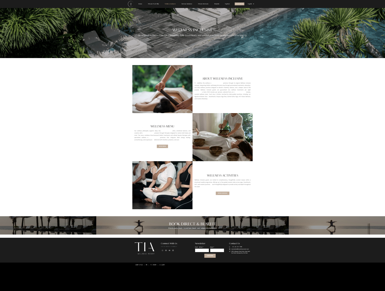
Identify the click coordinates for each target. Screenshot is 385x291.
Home (140, 4)
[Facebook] (165, 250)
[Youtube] (169, 250)
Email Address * (199, 247)
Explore (227, 4)
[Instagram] (162, 250)
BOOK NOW (239, 4)
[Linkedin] (172, 250)
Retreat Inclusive (187, 4)
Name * (212, 247)
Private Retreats (203, 4)
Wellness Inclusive (170, 4)
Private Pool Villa (153, 4)
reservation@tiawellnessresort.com (240, 249)
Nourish (216, 4)
